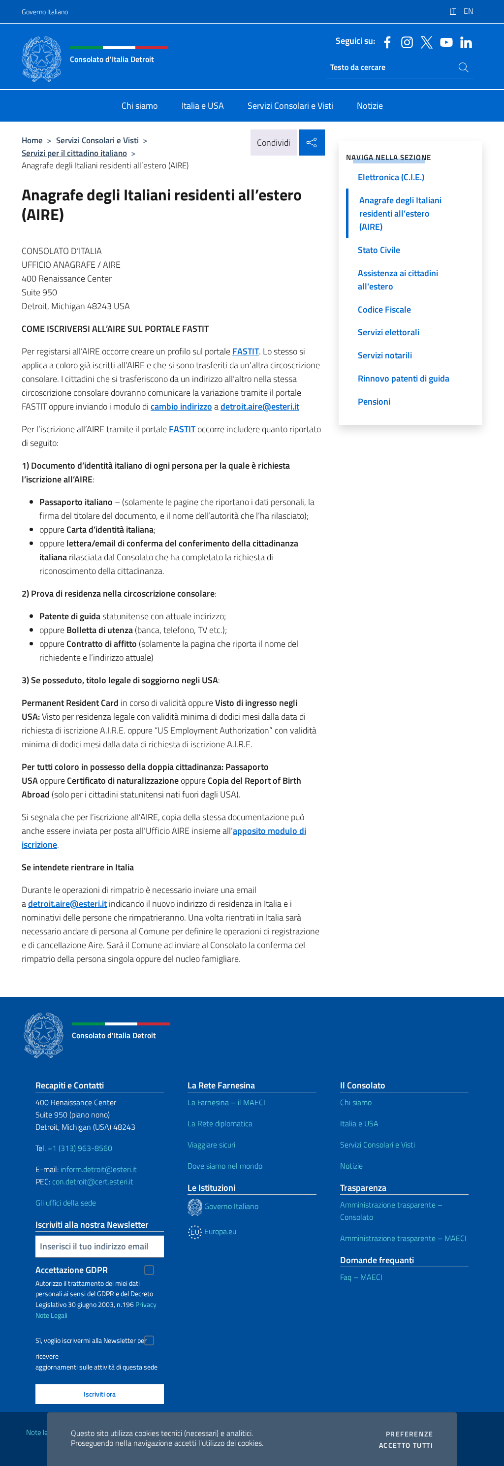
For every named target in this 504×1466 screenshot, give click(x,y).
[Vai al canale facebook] (385, 41)
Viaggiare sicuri (211, 1144)
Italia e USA (359, 1123)
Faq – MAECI (361, 1277)
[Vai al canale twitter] (424, 41)
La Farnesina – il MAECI (226, 1102)
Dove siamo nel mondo (225, 1166)
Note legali (42, 1432)
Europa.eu (219, 1231)
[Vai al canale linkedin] (463, 41)
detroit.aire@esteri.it (259, 406)
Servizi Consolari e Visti (97, 140)
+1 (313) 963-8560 (80, 1148)
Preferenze (409, 1434)
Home (32, 140)
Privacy (146, 1304)
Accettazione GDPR (71, 1269)
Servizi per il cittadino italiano (74, 153)
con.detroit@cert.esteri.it (92, 1181)
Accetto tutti (406, 1445)
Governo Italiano (45, 11)
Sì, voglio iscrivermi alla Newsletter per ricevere (91, 1341)
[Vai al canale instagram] (404, 41)
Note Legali (51, 1315)
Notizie (351, 1166)
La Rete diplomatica (220, 1123)
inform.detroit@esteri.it (99, 1169)
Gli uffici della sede (65, 1203)
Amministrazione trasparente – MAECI (403, 1238)
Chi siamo (356, 1102)
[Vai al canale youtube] (444, 41)
